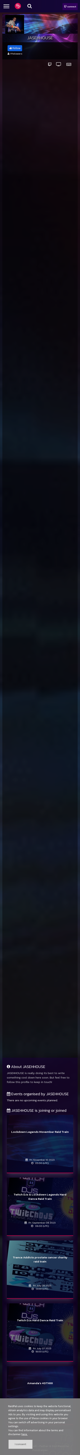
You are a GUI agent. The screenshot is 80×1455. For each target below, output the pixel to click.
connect (71, 6)
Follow (16, 48)
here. (24, 1434)
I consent (20, 1444)
